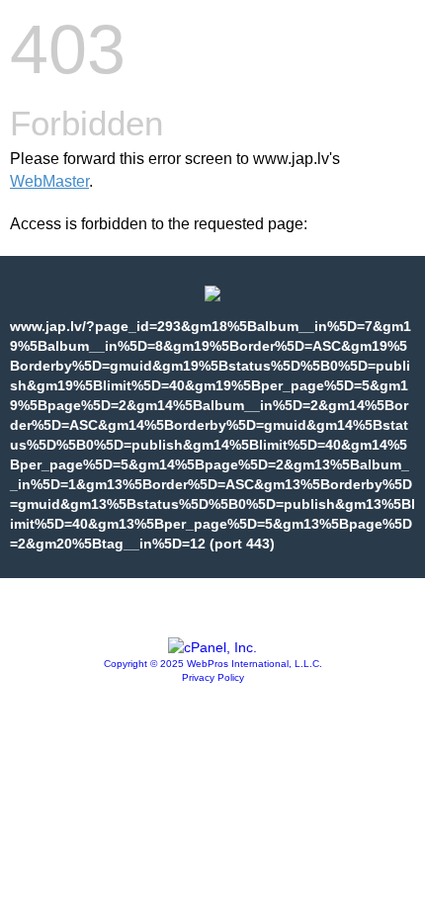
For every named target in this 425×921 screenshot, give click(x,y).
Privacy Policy (213, 677)
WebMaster (49, 181)
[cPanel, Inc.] (212, 647)
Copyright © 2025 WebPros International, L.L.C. (213, 663)
